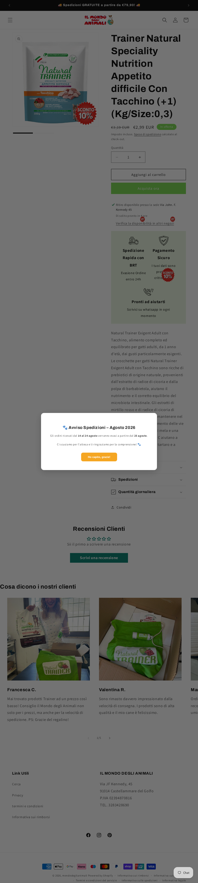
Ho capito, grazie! (99, 457)
